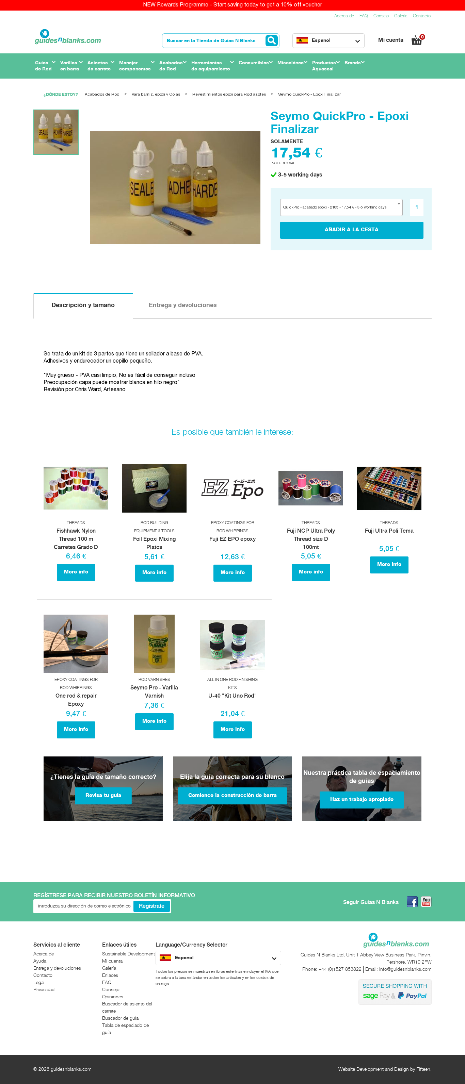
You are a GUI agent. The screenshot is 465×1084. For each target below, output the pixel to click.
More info (76, 572)
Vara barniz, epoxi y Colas (156, 94)
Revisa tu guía (103, 795)
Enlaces (110, 975)
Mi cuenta (391, 40)
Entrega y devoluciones (183, 305)
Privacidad (43, 989)
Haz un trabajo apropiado (362, 799)
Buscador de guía (120, 1018)
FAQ (363, 16)
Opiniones (112, 997)
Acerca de (344, 16)
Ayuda (39, 961)
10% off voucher (301, 5)
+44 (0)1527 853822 (340, 969)
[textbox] (337, 207)
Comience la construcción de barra (232, 795)
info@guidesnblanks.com (405, 969)
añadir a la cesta (352, 230)
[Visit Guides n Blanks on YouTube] (426, 901)
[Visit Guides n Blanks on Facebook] (412, 901)
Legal (39, 982)
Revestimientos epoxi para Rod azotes (229, 94)
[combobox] (341, 207)
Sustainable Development (128, 954)
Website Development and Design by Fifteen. (385, 1069)
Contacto (422, 16)
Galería (400, 16)
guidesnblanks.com (71, 1069)
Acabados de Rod (102, 94)
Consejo (381, 16)
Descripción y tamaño (83, 305)
